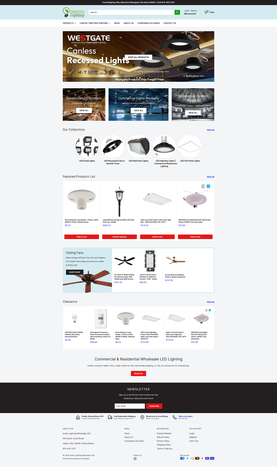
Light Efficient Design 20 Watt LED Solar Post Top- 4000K (118, 221)
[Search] (177, 12)
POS (64, 458)
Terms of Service (164, 449)
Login (191, 433)
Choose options (119, 237)
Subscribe (154, 406)
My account (190, 13)
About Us (129, 23)
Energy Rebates (164, 433)
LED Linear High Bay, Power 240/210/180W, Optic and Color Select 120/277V (149, 335)
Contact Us (169, 23)
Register (193, 437)
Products (68, 23)
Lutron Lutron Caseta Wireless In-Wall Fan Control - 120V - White (148, 277)
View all (211, 130)
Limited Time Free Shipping (94, 23)
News (117, 23)
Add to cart (82, 237)
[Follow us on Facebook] (135, 458)
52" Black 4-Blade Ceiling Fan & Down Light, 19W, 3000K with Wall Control (124, 277)
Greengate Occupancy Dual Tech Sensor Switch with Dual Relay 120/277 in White (100, 335)
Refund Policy (163, 437)
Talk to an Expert (185, 416)
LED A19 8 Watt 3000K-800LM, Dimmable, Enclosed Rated (74, 334)
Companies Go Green (149, 23)
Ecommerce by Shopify (79, 458)
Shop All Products (138, 57)
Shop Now (74, 272)
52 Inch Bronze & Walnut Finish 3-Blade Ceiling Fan (175, 276)
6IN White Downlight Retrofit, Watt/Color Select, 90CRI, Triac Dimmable (195, 221)
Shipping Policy (164, 445)
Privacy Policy (163, 441)
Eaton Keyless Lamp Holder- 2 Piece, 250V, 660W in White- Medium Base (81, 221)
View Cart (193, 441)
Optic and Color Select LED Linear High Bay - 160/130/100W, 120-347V (156, 221)
